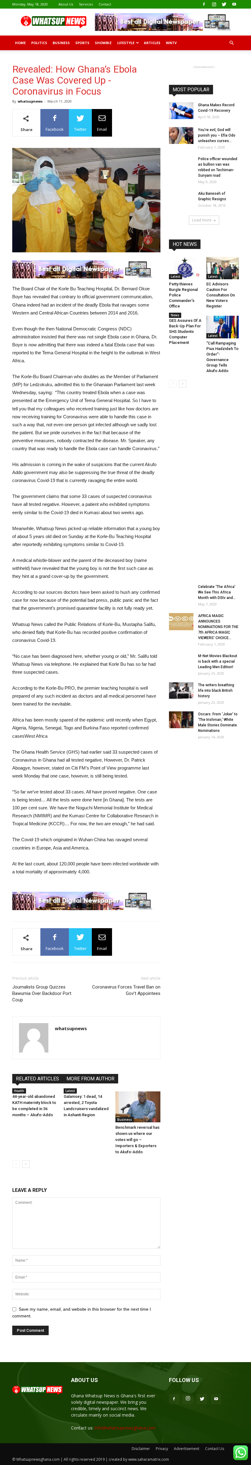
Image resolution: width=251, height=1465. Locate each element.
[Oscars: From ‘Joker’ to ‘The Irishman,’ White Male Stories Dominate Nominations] (181, 719)
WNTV (171, 42)
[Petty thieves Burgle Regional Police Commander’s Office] (185, 268)
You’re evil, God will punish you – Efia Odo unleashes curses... (216, 135)
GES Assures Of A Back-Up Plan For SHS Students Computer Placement (185, 331)
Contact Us (214, 1448)
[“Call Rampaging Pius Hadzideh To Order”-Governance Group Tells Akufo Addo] (222, 327)
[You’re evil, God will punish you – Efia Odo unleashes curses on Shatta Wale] (181, 135)
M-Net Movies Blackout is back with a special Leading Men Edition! (217, 661)
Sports (82, 42)
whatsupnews (30, 101)
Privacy (162, 1448)
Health (19, 1091)
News (175, 315)
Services (86, 4)
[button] (231, 43)
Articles (152, 42)
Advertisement (186, 1448)
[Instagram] (214, 4)
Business (61, 42)
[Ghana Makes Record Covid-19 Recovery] (181, 110)
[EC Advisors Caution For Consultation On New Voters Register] (222, 268)
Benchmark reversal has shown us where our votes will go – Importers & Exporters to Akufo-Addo (137, 1139)
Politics (39, 42)
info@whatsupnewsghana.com (125, 1428)
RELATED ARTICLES (37, 1079)
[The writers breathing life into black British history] (181, 690)
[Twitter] (224, 4)
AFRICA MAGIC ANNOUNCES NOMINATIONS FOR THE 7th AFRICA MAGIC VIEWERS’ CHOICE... (218, 627)
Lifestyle (125, 42)
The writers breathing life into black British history (216, 690)
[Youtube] (234, 4)
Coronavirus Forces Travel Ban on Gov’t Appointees (126, 990)
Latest (70, 1091)
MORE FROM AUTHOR (90, 1079)
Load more (202, 220)
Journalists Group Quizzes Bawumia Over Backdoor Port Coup (41, 993)
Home (20, 42)
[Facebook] (203, 4)
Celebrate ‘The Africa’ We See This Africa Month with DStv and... (217, 592)
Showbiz (103, 42)
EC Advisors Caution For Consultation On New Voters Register (220, 295)
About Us (65, 4)
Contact (105, 4)
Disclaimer (141, 1448)
